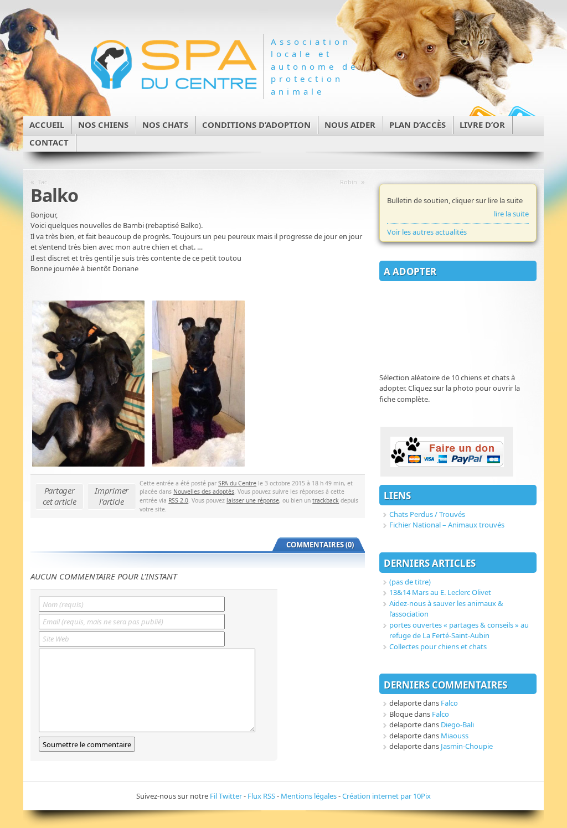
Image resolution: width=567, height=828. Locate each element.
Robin (348, 182)
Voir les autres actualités (427, 232)
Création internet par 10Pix (386, 796)
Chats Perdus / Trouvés (427, 514)
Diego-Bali (457, 724)
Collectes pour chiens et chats (438, 646)
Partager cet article (59, 496)
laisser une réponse (252, 500)
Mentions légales (309, 796)
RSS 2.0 (178, 500)
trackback (325, 500)
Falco (449, 703)
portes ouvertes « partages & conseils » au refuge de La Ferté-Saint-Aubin (459, 630)
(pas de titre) (410, 582)
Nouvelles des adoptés (203, 491)
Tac (42, 182)
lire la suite (511, 214)
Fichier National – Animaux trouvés (446, 525)
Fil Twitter (226, 796)
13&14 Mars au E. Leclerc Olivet (440, 592)
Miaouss (454, 736)
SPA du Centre (237, 483)
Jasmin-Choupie (467, 746)
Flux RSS (261, 796)
